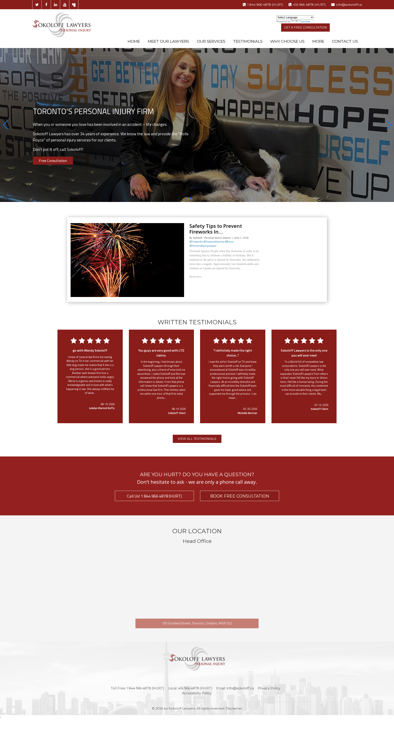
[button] (5, 125)
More (318, 41)
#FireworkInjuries (214, 242)
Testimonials (247, 41)
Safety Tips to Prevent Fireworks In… (215, 228)
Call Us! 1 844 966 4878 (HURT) (154, 496)
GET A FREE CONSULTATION (305, 27)
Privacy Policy (269, 688)
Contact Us (345, 41)
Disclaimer (234, 708)
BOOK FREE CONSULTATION (239, 496)
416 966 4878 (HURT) (309, 5)
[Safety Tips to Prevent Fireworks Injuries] (127, 225)
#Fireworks (196, 242)
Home (134, 41)
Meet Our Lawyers (168, 41)
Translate (304, 21)
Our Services (211, 41)
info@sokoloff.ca (349, 5)
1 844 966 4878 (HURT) (265, 5)
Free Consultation (53, 160)
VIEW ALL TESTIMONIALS (197, 439)
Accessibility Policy (197, 693)
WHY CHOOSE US (287, 41)
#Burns (229, 242)
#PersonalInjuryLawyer (202, 246)
